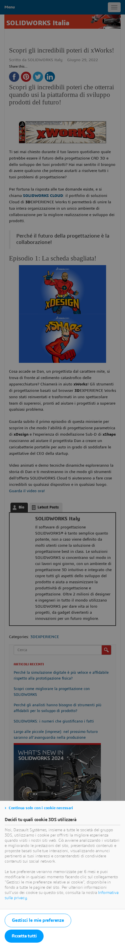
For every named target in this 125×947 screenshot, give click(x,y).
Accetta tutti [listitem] (24, 936)
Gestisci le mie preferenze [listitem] (38, 920)
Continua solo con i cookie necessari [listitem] (41, 808)
